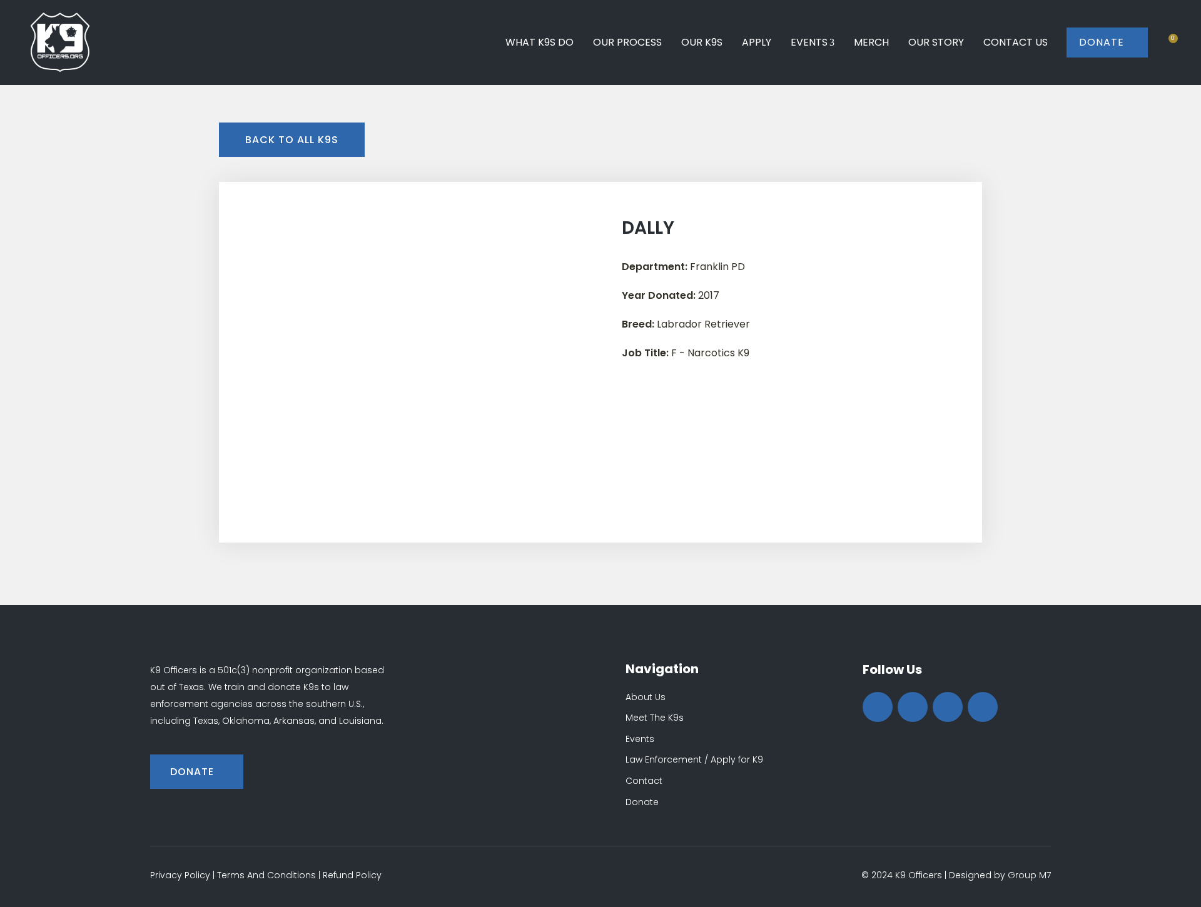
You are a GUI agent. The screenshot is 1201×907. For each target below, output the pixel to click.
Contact (644, 780)
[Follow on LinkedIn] (983, 707)
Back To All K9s (291, 140)
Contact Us (1015, 42)
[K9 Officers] (60, 42)
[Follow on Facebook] (878, 707)
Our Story (936, 42)
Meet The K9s (655, 717)
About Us (646, 697)
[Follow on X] (913, 707)
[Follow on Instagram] (948, 707)
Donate (1107, 42)
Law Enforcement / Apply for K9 (694, 759)
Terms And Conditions (266, 875)
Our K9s (701, 42)
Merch (871, 42)
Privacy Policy (180, 875)
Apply (756, 42)
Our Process (627, 42)
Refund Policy (352, 875)
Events (809, 42)
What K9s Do (539, 42)
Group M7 (1029, 875)
